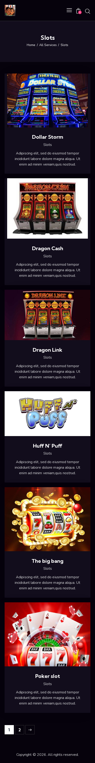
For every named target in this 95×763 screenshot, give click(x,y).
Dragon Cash (47, 248)
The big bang (47, 561)
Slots (47, 144)
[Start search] (87, 11)
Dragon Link (47, 350)
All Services (48, 45)
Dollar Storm (47, 137)
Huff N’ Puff (47, 446)
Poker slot (47, 676)
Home (31, 45)
